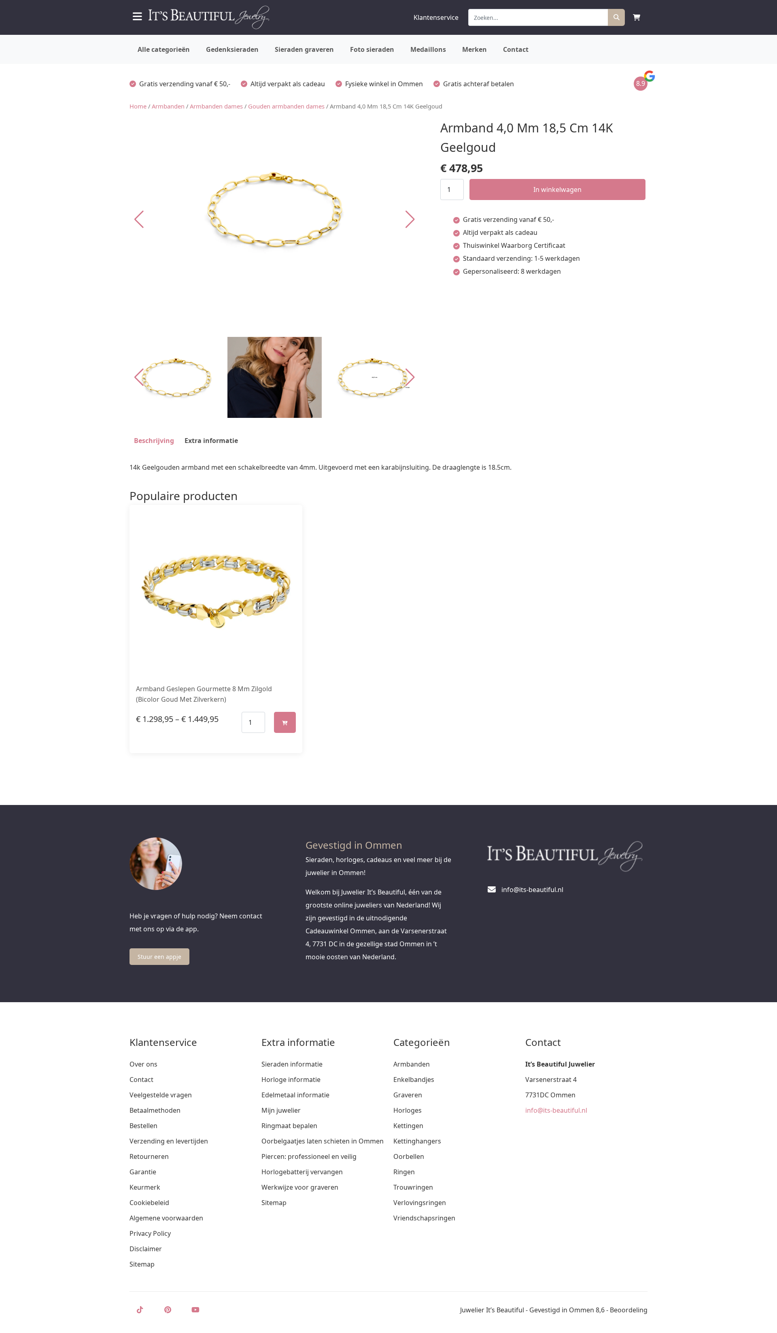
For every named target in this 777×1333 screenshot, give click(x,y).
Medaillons (428, 49)
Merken (474, 49)
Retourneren (149, 1156)
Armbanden (168, 106)
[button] (410, 219)
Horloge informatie (291, 1079)
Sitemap (142, 1264)
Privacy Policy (150, 1233)
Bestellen (143, 1125)
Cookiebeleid (149, 1202)
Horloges (407, 1110)
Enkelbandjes (413, 1079)
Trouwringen (413, 1187)
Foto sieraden (372, 49)
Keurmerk (145, 1187)
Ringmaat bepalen (289, 1125)
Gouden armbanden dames (286, 106)
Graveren (407, 1094)
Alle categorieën (164, 49)
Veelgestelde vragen (161, 1094)
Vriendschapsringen (424, 1218)
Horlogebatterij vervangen (302, 1171)
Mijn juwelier (281, 1110)
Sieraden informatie (292, 1064)
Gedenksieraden (232, 49)
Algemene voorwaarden (166, 1218)
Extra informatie (211, 440)
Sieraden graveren (304, 49)
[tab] (153, 440)
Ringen (404, 1171)
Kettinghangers (417, 1141)
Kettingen (408, 1125)
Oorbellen (408, 1156)
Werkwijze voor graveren (299, 1187)
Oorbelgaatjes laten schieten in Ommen (322, 1141)
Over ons (143, 1064)
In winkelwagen (557, 189)
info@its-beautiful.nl (556, 1110)
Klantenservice (436, 17)
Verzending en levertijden (169, 1141)
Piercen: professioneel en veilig (309, 1156)
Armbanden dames (216, 106)
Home (138, 106)
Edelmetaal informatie (295, 1094)
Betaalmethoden (155, 1110)
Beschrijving (154, 440)
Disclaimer (146, 1248)
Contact (516, 49)
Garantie (143, 1171)
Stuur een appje (159, 956)
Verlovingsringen (419, 1202)
